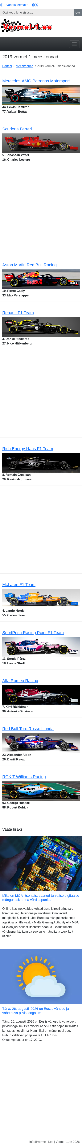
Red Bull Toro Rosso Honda (28, 728)
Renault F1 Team (18, 312)
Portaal (7, 66)
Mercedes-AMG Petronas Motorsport (36, 81)
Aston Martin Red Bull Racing (29, 265)
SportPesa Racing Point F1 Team (33, 632)
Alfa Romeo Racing (20, 680)
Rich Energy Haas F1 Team (27, 448)
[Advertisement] (41, 211)
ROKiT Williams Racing (24, 776)
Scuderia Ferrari (17, 129)
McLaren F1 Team (18, 584)
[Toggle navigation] (74, 44)
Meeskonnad (24, 66)
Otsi (78, 12)
